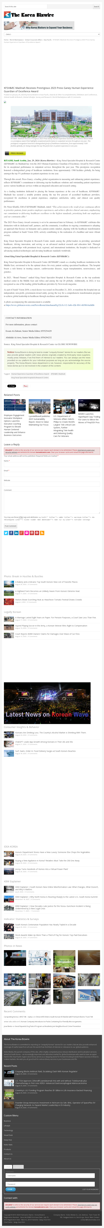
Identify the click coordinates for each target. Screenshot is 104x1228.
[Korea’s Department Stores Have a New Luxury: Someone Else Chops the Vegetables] (9, 854)
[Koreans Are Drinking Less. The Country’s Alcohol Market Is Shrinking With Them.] (9, 734)
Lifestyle (7, 1126)
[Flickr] (27, 533)
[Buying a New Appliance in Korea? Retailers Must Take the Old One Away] (9, 862)
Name (7, 461)
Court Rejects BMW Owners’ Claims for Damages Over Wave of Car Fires (47, 634)
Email (6, 470)
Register (18, 1167)
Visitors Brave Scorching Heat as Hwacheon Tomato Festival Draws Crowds (48, 599)
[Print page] (52, 102)
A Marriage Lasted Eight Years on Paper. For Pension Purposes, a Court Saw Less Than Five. (55, 617)
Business (7, 1121)
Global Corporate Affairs (33, 40)
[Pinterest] (37, 533)
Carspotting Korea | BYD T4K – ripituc (18, 1017)
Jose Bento (8, 1026)
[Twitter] (6, 533)
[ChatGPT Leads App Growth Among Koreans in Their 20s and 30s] (9, 744)
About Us (7, 1159)
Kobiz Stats (8, 1145)
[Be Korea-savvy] (52, 14)
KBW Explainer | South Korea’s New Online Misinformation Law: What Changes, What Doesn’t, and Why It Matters (56, 888)
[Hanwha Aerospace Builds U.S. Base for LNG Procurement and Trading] (15, 997)
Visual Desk (8, 1135)
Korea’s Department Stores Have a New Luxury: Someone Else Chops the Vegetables (52, 852)
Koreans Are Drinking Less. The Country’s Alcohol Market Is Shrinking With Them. (50, 732)
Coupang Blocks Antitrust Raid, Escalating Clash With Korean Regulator (46, 1071)
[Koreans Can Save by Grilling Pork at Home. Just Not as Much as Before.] (64, 980)
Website (7, 480)
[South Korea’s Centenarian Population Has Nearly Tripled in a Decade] (9, 927)
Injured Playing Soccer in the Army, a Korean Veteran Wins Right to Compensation (51, 625)
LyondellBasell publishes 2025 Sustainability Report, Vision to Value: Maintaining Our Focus (39, 420)
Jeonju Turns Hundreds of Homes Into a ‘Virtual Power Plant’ (41, 869)
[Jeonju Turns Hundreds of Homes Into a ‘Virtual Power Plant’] (9, 871)
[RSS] (42, 533)
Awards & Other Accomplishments (63, 95)
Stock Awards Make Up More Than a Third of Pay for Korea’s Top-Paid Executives (51, 935)
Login (8, 1167)
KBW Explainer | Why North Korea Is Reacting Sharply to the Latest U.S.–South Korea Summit (56, 897)
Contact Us (8, 1154)
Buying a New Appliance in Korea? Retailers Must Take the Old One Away (47, 860)
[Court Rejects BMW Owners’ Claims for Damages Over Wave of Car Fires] (9, 635)
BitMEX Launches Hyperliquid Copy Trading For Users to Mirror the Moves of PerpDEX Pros (89, 418)
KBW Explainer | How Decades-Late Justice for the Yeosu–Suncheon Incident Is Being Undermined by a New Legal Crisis (52, 907)
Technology (8, 1130)
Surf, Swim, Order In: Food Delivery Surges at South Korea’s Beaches (45, 751)
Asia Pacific (48, 40)
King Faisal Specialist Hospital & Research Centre (29, 377)
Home (6, 40)
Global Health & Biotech (13, 97)
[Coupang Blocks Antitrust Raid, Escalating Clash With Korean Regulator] (15, 958)
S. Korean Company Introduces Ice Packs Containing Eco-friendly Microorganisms (50, 1021)
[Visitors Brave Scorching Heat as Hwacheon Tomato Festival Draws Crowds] (9, 601)
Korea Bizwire (32, 95)
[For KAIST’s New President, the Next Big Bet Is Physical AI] (89, 995)
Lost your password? (90, 1189)
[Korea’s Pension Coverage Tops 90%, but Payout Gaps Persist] (64, 996)
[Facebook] (11, 533)
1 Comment (35, 911)
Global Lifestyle (29, 97)
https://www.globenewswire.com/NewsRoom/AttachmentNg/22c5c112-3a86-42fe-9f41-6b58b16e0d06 (50, 305)
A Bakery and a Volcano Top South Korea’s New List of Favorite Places (46, 582)
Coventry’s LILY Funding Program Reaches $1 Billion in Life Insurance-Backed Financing (53, 1090)
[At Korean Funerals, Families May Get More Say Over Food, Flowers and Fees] (89, 979)
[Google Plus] (21, 533)
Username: (10, 1172)
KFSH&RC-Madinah (58, 374)
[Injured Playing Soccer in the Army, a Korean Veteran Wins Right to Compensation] (9, 627)
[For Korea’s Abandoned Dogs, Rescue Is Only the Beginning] (40, 980)
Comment (8, 490)
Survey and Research (44, 97)
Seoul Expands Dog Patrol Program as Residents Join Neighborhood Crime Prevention (48, 1026)
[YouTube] (32, 533)
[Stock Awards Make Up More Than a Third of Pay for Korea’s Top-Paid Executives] (9, 936)
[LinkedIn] (16, 533)
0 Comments (32, 584)
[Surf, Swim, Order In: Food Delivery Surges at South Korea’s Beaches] (9, 753)
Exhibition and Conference (87, 95)
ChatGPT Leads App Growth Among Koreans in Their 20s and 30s (44, 742)
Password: (10, 1180)
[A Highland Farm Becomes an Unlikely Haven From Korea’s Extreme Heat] (9, 593)
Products (7, 1149)
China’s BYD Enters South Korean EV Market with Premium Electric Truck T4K (64, 1017)
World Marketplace (17, 40)
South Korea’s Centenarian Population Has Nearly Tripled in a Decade (45, 924)
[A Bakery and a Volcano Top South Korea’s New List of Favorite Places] (9, 584)
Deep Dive (8, 1140)
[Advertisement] (52, 65)
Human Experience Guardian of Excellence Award (30, 374)
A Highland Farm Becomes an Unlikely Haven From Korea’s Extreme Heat (47, 591)
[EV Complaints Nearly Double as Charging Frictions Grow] (40, 997)
